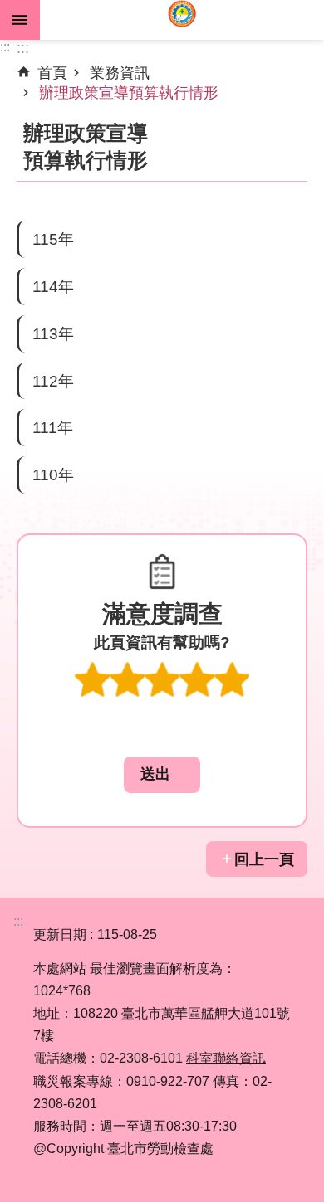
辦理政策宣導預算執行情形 (128, 93)
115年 (53, 239)
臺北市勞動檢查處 (182, 20)
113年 (53, 333)
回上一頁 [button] (264, 859)
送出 (162, 730)
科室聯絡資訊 (226, 1058)
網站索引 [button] (20, 20)
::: (5, 47)
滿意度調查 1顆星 (92, 679)
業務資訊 (120, 73)
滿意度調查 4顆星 (196, 679)
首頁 (52, 73)
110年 (53, 474)
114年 (53, 286)
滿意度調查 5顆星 (231, 679)
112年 (53, 381)
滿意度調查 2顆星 (127, 679)
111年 (52, 427)
